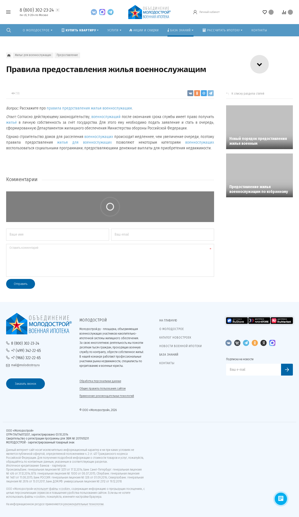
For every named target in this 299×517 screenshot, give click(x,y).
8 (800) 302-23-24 (37, 10)
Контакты (166, 363)
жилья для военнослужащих (84, 142)
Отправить (20, 284)
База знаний (168, 354)
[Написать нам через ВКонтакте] (95, 12)
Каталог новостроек (175, 337)
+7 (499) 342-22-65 (26, 350)
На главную (168, 320)
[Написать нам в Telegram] (110, 12)
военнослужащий (106, 116)
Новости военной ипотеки (180, 346)
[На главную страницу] (149, 12)
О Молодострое (171, 329)
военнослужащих (98, 136)
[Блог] (9, 55)
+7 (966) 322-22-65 (26, 357)
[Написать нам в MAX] (103, 12)
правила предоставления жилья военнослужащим (89, 108)
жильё (11, 122)
